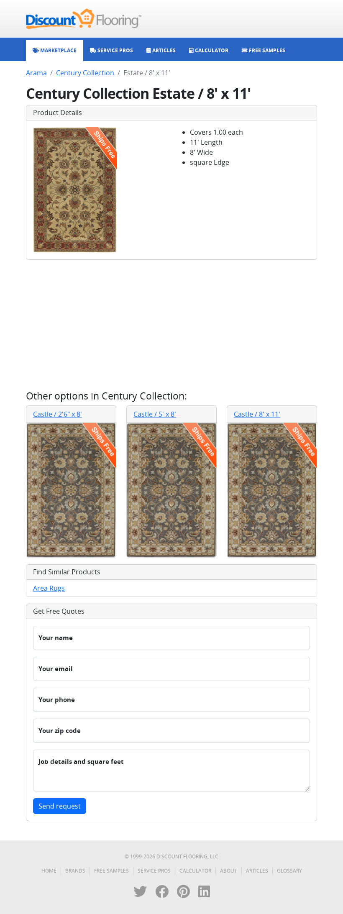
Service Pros (154, 870)
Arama (36, 72)
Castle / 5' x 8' (154, 414)
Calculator (195, 870)
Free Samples (111, 870)
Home (48, 870)
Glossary (289, 870)
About (228, 870)
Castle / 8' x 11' (257, 414)
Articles (257, 870)
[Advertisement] (171, 325)
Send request (59, 806)
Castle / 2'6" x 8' (57, 414)
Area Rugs (49, 588)
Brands (75, 870)
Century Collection (85, 72)
